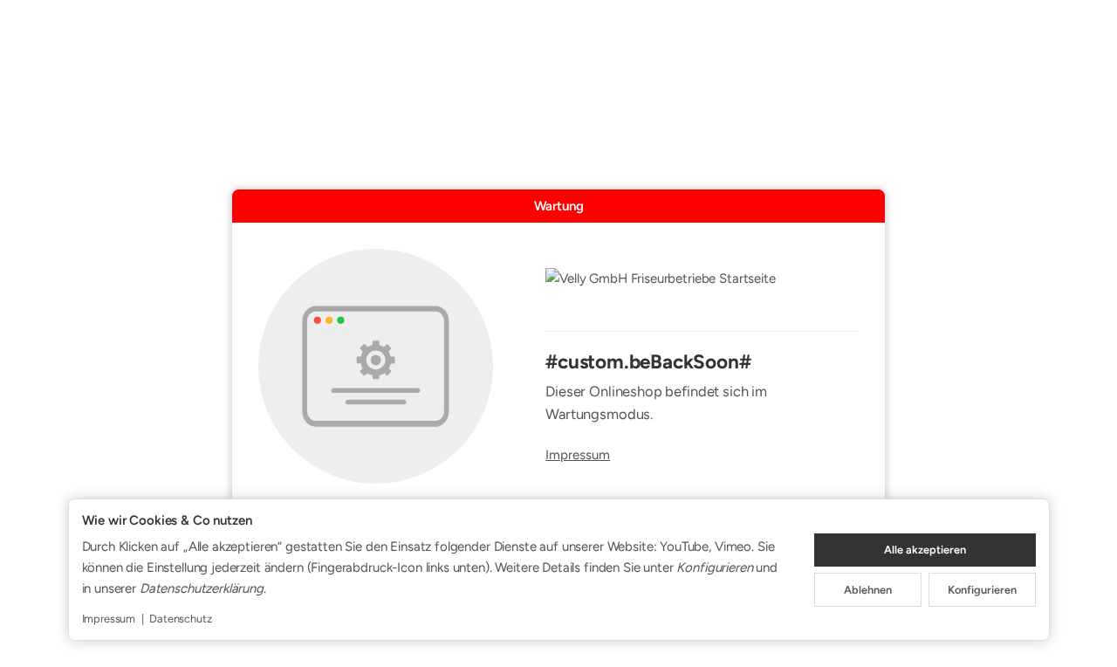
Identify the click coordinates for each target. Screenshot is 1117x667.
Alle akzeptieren (925, 549)
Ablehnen (868, 589)
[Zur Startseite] (702, 290)
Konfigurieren (982, 589)
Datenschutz (180, 618)
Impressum (577, 455)
